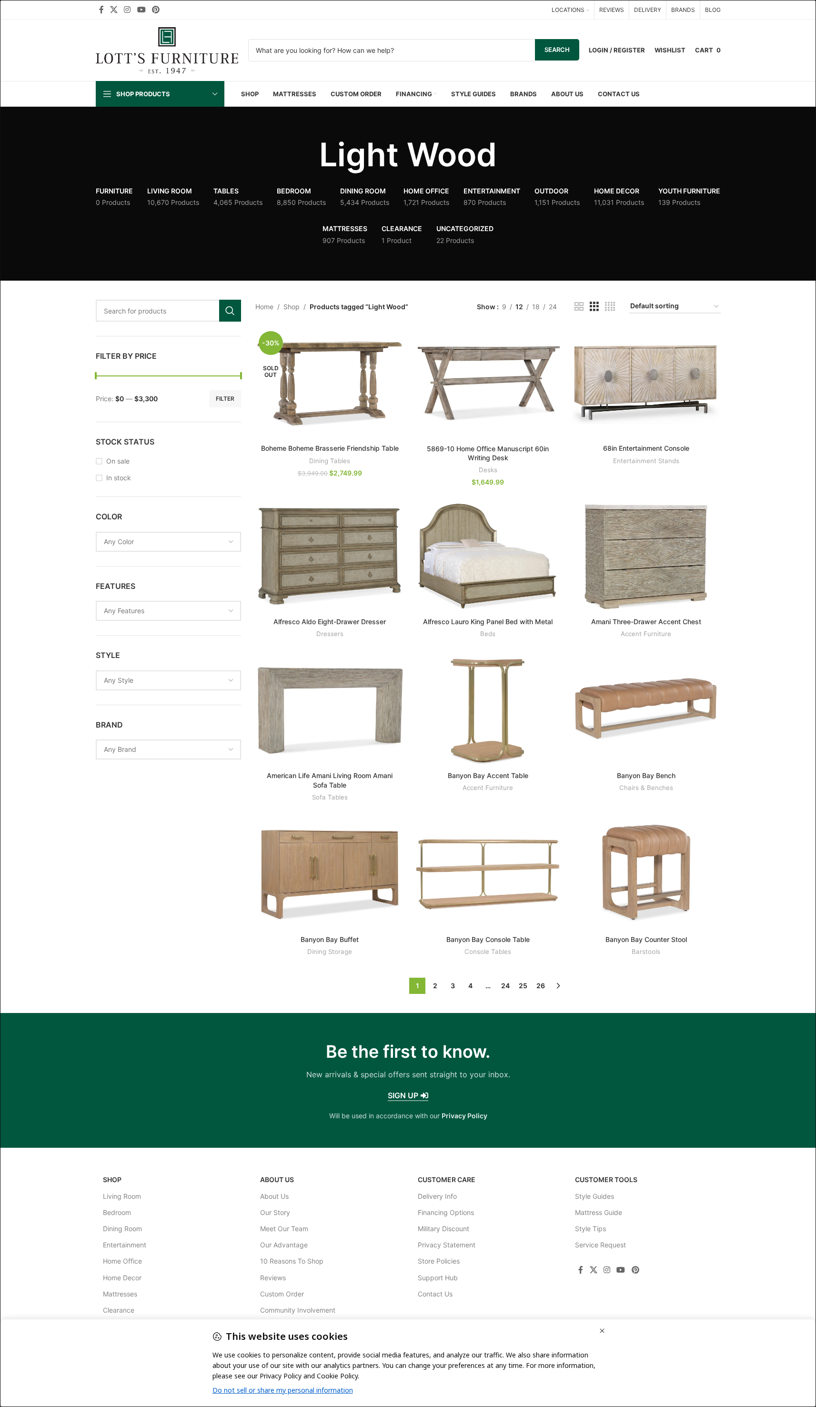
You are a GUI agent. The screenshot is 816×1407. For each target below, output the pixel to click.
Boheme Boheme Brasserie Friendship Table (330, 448)
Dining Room (122, 1229)
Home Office (122, 1261)
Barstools (646, 951)
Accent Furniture (646, 634)
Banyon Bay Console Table (488, 939)
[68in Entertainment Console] (646, 383)
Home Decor (122, 1278)
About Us (277, 1179)
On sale (118, 461)
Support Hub (438, 1278)
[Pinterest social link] (155, 9)
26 (540, 986)
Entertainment (124, 1245)
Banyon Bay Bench (646, 775)
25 (523, 986)
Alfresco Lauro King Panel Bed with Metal (488, 621)
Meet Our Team (284, 1229)
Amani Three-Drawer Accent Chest (646, 621)
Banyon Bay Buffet (330, 939)
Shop (291, 307)
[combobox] (169, 542)
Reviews (273, 1278)
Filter (225, 398)
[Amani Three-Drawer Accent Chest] (646, 556)
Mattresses (120, 1294)
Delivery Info (437, 1196)
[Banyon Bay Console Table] (487, 874)
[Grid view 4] (610, 307)
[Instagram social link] (127, 9)
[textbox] (169, 542)
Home (264, 307)
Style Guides (594, 1196)
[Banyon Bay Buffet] (329, 874)
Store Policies (439, 1261)
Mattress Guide (598, 1212)
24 (505, 986)
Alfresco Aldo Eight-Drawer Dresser (329, 621)
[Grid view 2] (579, 307)
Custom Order (282, 1294)
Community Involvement (297, 1310)
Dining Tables (329, 461)
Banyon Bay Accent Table (488, 775)
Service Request (600, 1245)
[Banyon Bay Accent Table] (487, 711)
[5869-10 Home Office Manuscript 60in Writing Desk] (487, 383)
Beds (487, 634)
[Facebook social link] (101, 9)
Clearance (118, 1310)
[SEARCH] (230, 311)
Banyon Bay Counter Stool (646, 939)
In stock (118, 478)
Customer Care (446, 1179)
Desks (488, 470)
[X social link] (114, 9)
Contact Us (435, 1294)
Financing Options (446, 1212)
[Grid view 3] (594, 307)
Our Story (275, 1212)
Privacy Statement (446, 1245)
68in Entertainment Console (646, 448)
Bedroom (117, 1212)
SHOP (112, 1179)
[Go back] (307, 154)
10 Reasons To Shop (291, 1261)
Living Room (122, 1196)
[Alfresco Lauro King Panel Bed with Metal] (487, 556)
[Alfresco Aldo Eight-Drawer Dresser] (329, 556)
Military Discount (443, 1229)
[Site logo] (167, 49)
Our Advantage (284, 1245)
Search (557, 49)
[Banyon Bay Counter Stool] (646, 874)
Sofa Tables (330, 797)
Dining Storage (329, 951)
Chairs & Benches (646, 787)
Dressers (329, 634)
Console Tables (487, 951)
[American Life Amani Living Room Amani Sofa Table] (329, 711)
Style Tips (590, 1229)
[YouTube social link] (141, 9)
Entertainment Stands (646, 461)
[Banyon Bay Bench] (646, 711)
